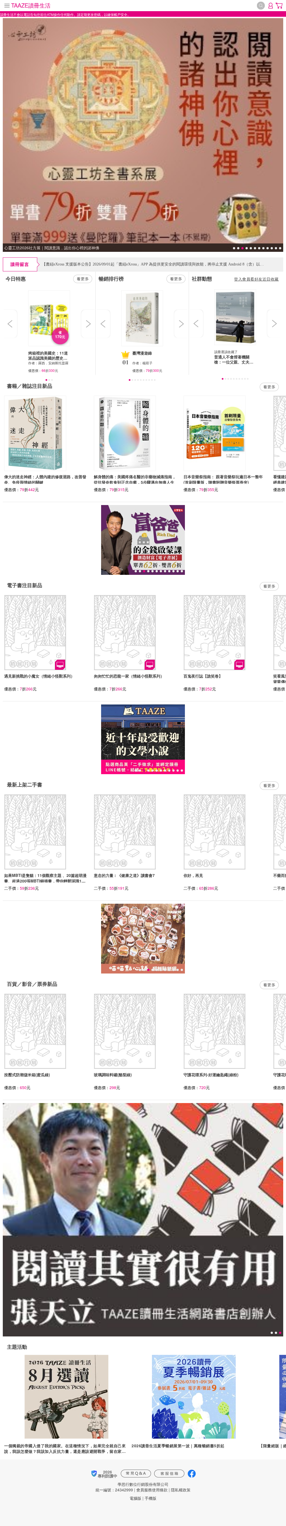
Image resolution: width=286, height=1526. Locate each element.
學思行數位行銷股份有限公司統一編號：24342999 (132, 1486)
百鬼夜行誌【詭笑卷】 (203, 676)
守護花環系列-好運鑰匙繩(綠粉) (211, 1074)
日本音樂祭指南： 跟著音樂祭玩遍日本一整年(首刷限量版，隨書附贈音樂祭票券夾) (223, 479)
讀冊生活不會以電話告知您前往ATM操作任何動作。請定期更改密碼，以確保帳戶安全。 (65, 14)
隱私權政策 (180, 1489)
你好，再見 (193, 875)
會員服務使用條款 (152, 1489)
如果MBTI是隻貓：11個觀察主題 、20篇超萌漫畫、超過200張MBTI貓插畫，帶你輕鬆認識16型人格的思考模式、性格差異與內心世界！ (45, 880)
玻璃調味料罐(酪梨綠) (113, 1074)
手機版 (150, 1498)
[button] (10, 324)
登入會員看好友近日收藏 (256, 279)
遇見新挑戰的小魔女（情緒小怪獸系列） (39, 676)
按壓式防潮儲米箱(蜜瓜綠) (27, 1074)
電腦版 (135, 1498)
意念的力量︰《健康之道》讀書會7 (124, 875)
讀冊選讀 (221, 351)
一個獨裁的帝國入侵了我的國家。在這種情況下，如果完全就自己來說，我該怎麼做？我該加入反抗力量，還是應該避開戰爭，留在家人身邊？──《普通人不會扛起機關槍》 (65, 1448)
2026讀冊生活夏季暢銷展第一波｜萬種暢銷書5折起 (178, 1445)
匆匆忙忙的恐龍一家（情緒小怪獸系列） (129, 676)
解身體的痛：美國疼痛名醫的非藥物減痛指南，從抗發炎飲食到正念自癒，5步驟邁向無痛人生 (135, 479)
